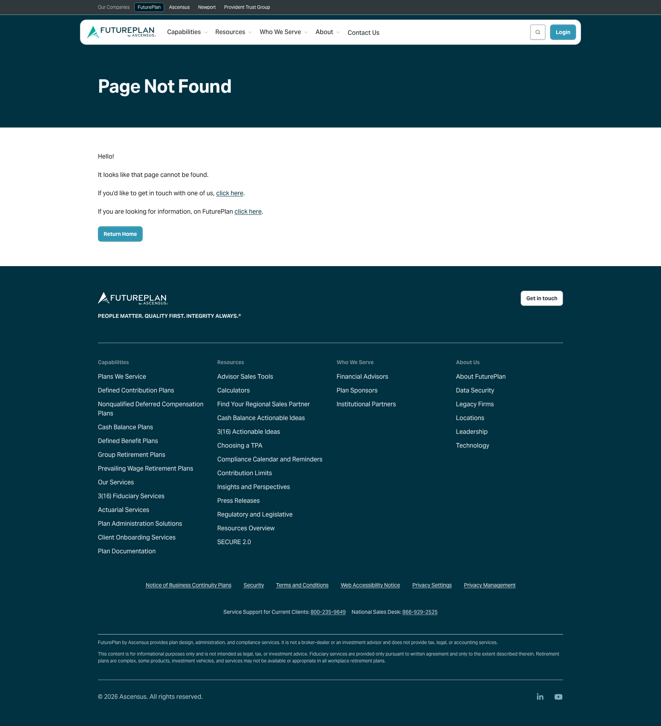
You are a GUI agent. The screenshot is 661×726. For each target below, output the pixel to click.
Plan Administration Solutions (140, 524)
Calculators (233, 390)
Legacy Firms (475, 404)
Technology (472, 445)
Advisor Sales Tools (245, 377)
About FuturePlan (481, 377)
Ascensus (179, 7)
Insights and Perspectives (253, 487)
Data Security (475, 390)
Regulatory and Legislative (255, 514)
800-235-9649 (328, 611)
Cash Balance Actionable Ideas (261, 418)
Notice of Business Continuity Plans (188, 585)
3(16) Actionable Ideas (248, 432)
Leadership (472, 432)
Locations (470, 418)
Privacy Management (490, 585)
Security (254, 585)
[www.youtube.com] (558, 696)
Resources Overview (246, 528)
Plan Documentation (127, 551)
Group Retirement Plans (131, 455)
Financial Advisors (362, 377)
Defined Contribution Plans (136, 390)
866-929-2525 (420, 611)
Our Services (116, 482)
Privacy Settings (432, 585)
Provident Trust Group (247, 7)
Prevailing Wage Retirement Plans (145, 468)
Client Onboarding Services (137, 537)
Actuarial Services (123, 510)
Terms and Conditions (302, 585)
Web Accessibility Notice (370, 585)
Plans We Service (122, 377)
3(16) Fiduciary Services (131, 496)
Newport (207, 7)
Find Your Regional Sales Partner (263, 404)
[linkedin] (540, 696)
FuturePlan (149, 7)
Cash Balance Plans (125, 427)
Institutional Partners (366, 404)
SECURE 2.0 (234, 542)
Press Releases (238, 501)
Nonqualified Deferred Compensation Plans (151, 408)
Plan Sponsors (357, 390)
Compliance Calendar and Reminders (269, 459)
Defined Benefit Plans (128, 441)
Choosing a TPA (239, 445)
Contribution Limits (244, 473)
